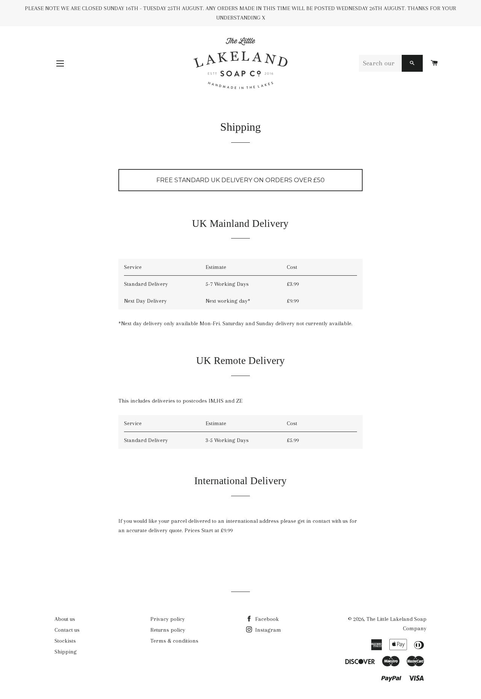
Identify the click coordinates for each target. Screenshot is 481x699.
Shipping (65, 651)
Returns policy (167, 630)
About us (64, 619)
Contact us (67, 630)
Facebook (266, 619)
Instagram (267, 630)
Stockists (65, 640)
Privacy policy (167, 619)
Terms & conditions (174, 640)
